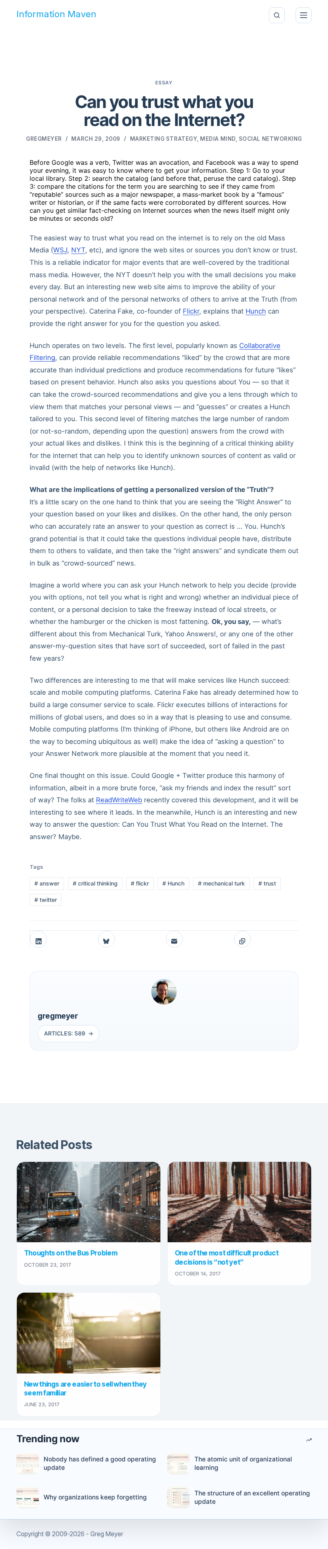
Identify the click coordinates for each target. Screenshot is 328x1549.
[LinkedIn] (38, 939)
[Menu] (304, 15)
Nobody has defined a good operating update (100, 1463)
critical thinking (95, 883)
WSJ (60, 250)
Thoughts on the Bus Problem (71, 1253)
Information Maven (56, 14)
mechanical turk (221, 883)
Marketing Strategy (163, 139)
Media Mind (217, 139)
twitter (45, 899)
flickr (140, 883)
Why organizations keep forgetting (95, 1497)
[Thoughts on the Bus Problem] (88, 1202)
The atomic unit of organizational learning (243, 1463)
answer (46, 883)
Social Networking (270, 139)
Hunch (256, 311)
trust (267, 883)
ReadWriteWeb (119, 800)
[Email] (174, 939)
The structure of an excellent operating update (252, 1497)
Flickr (191, 311)
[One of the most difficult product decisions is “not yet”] (239, 1202)
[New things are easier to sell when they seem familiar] (88, 1333)
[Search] (277, 15)
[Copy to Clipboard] (242, 939)
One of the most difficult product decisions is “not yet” (227, 1257)
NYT (78, 250)
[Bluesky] (106, 939)
